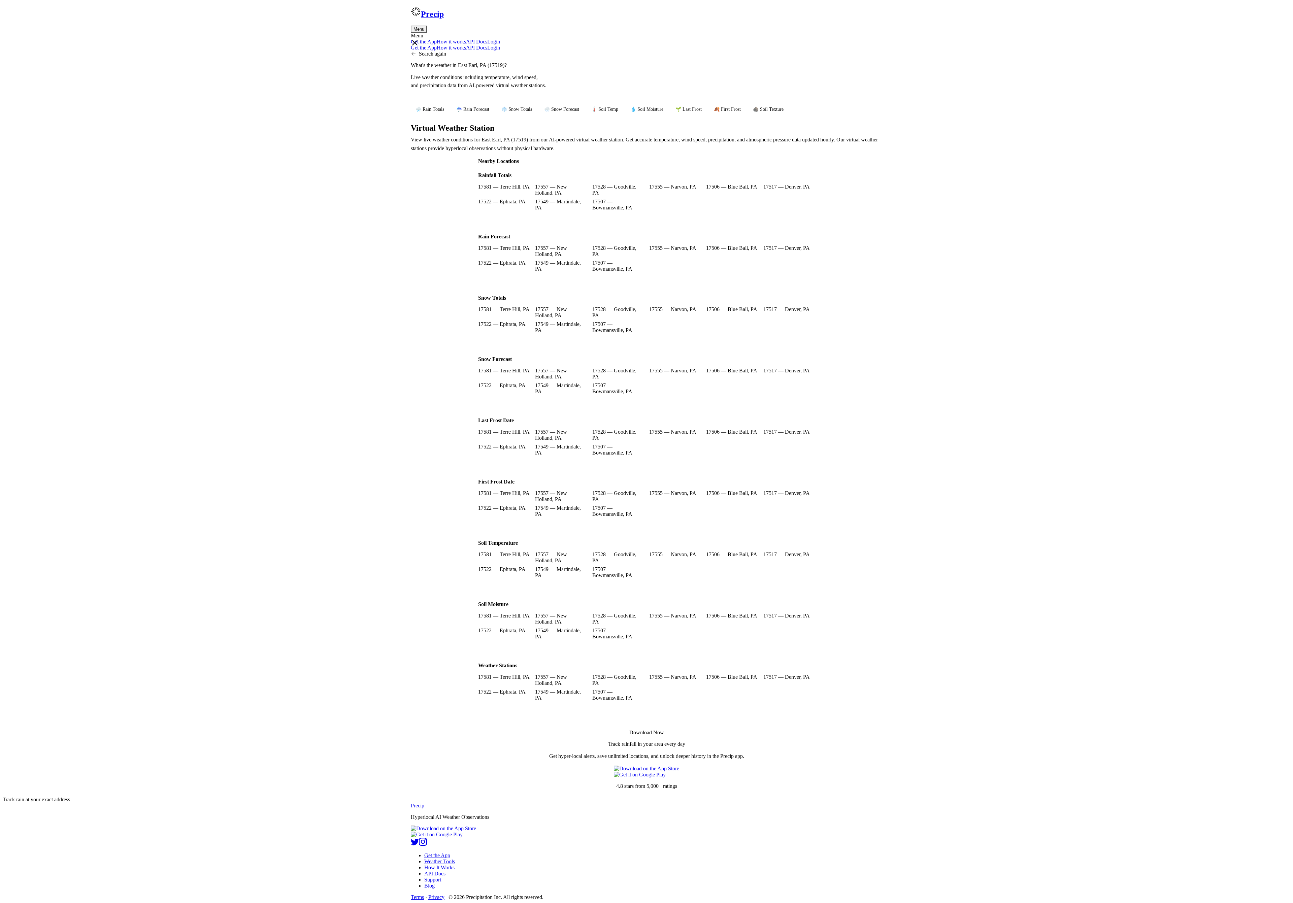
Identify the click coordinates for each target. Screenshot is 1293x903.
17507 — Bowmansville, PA (612, 204)
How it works (451, 41)
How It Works (439, 867)
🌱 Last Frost (688, 109)
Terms (417, 897)
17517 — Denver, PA (786, 187)
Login (493, 41)
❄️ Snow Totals (516, 109)
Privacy (436, 897)
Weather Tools (439, 861)
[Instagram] (423, 844)
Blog (429, 886)
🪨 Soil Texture (768, 109)
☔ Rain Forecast (472, 109)
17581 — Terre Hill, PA (504, 187)
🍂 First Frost (727, 109)
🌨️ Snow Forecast (561, 109)
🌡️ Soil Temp (604, 109)
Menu (418, 29)
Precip (432, 14)
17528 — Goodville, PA (614, 190)
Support (432, 879)
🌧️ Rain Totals (430, 109)
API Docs (476, 41)
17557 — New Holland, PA (551, 190)
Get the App (437, 855)
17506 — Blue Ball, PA (731, 187)
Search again (432, 54)
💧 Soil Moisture (646, 109)
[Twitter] (415, 844)
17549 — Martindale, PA (558, 204)
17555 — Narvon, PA (672, 187)
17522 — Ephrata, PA (502, 201)
